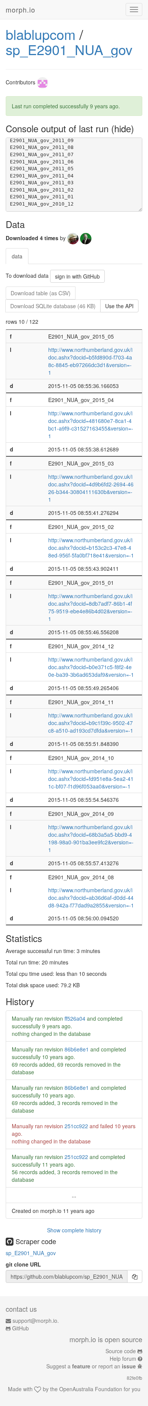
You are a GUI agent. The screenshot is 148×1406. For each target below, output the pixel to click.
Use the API (119, 306)
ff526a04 (75, 1018)
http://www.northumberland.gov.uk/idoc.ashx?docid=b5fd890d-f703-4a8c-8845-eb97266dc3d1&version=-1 (90, 361)
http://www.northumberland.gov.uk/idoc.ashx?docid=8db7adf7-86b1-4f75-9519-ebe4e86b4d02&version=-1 (90, 607)
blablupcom (41, 34)
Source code (120, 1351)
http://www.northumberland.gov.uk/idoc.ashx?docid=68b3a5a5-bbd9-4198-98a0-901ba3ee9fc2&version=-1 (91, 838)
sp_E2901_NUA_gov (69, 49)
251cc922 (76, 1126)
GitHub (20, 1328)
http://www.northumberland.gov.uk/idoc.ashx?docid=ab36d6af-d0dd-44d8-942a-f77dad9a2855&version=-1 (91, 897)
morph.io (20, 9)
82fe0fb (134, 1377)
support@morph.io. (36, 1320)
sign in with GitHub (77, 276)
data (17, 256)
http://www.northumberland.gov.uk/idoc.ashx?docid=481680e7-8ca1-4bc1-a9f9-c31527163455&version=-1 (90, 424)
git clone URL (23, 1264)
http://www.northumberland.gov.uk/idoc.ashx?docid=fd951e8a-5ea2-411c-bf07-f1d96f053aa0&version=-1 (91, 778)
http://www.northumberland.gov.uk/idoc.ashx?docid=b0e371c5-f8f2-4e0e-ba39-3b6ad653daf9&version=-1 (91, 667)
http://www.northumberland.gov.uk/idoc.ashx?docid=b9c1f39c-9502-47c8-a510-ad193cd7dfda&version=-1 (90, 722)
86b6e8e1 (77, 1049)
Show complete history (74, 1230)
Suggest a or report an (91, 1366)
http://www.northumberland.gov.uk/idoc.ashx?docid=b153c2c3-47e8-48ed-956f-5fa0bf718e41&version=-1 (91, 547)
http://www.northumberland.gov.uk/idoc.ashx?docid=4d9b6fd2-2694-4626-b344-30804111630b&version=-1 (91, 488)
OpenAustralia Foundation (90, 1389)
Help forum (123, 1358)
